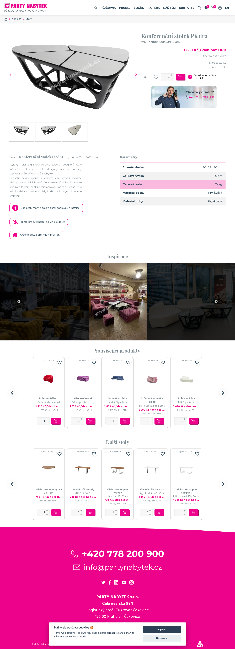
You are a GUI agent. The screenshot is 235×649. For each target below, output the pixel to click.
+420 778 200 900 (201, 97)
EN (227, 7)
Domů (95, 7)
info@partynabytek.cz (123, 567)
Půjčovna (108, 7)
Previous (19, 301)
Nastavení (161, 638)
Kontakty (186, 7)
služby (139, 7)
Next (216, 301)
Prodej (124, 7)
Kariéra (154, 7)
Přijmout (161, 629)
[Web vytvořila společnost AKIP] (200, 646)
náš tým (169, 7)
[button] (12, 393)
